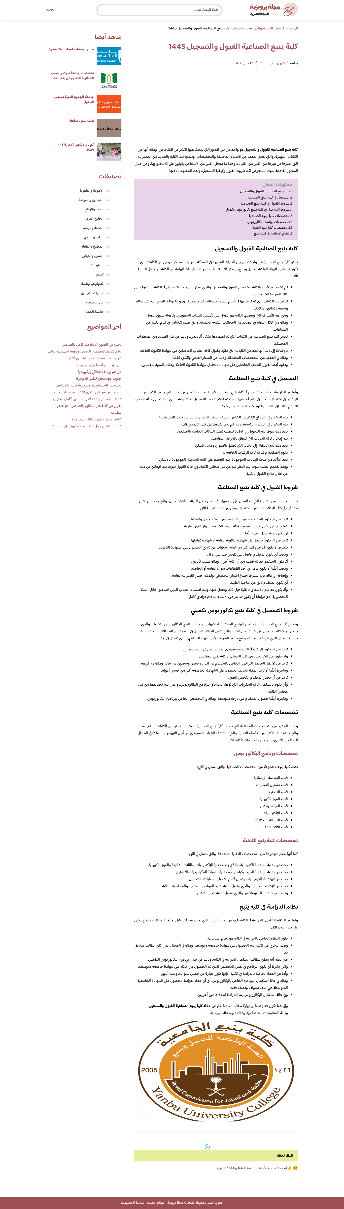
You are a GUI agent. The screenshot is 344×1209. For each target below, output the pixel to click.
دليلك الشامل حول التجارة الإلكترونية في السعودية (86, 426)
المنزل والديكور (93, 256)
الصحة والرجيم (93, 228)
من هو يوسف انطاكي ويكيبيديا (100, 372)
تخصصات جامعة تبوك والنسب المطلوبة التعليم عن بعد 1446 (72, 75)
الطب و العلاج (94, 238)
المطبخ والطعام (92, 247)
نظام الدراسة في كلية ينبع (271, 233)
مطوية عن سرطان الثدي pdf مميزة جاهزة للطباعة (85, 392)
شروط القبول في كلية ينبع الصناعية (265, 204)
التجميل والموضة (91, 200)
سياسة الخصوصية (132, 1203)
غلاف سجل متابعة (81, 121)
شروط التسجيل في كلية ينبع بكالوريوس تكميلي (257, 210)
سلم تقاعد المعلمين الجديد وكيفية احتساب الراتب (84, 351)
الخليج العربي (94, 219)
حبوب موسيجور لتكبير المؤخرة (99, 378)
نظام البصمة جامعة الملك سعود (71, 49)
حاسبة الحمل (94, 312)
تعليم (100, 275)
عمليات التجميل (92, 293)
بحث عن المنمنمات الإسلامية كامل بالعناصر (89, 385)
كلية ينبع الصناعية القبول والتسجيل (265, 191)
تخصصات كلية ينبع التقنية (269, 228)
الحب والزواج (94, 210)
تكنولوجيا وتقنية (92, 284)
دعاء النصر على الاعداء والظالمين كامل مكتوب (87, 399)
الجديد (51, 10)
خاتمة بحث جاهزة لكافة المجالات (97, 419)
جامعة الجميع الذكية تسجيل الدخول (74, 99)
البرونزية (216, 1013)
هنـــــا (163, 417)
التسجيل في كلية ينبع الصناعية (268, 197)
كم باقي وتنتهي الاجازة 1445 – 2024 (74, 147)
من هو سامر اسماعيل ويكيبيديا (99, 365)
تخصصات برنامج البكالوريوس (267, 222)
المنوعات (97, 265)
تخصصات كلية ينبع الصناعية (269, 216)
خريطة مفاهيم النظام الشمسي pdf (95, 358)
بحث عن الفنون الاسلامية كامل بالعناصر (92, 344)
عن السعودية (94, 303)
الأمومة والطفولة (92, 191)
